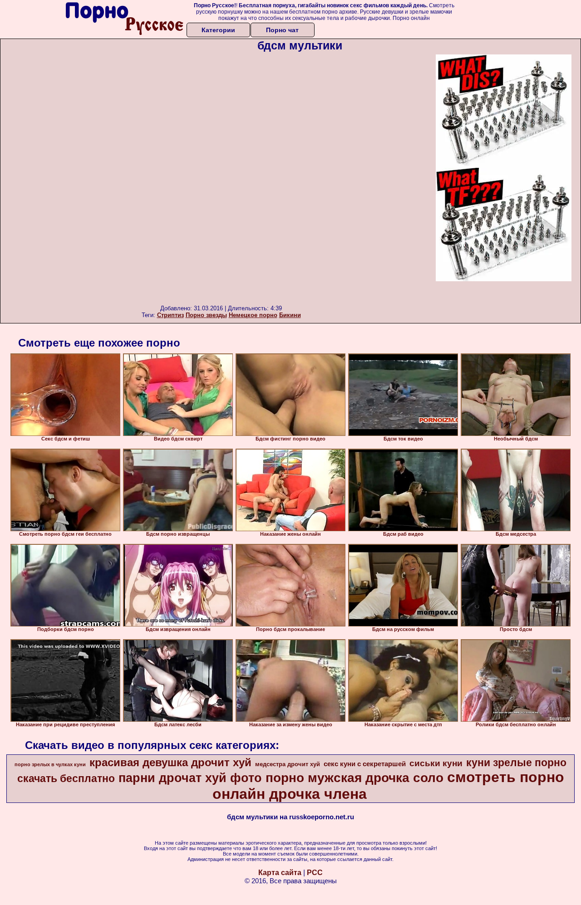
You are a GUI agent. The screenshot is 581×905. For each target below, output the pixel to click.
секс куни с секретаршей (365, 764)
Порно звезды (206, 315)
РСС (315, 872)
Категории (218, 30)
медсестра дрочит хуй (287, 764)
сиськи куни (436, 763)
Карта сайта (279, 872)
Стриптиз (170, 315)
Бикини (290, 315)
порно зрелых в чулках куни (50, 764)
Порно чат (282, 30)
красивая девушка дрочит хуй (170, 762)
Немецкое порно (253, 315)
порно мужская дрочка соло (354, 778)
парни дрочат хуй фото (190, 778)
